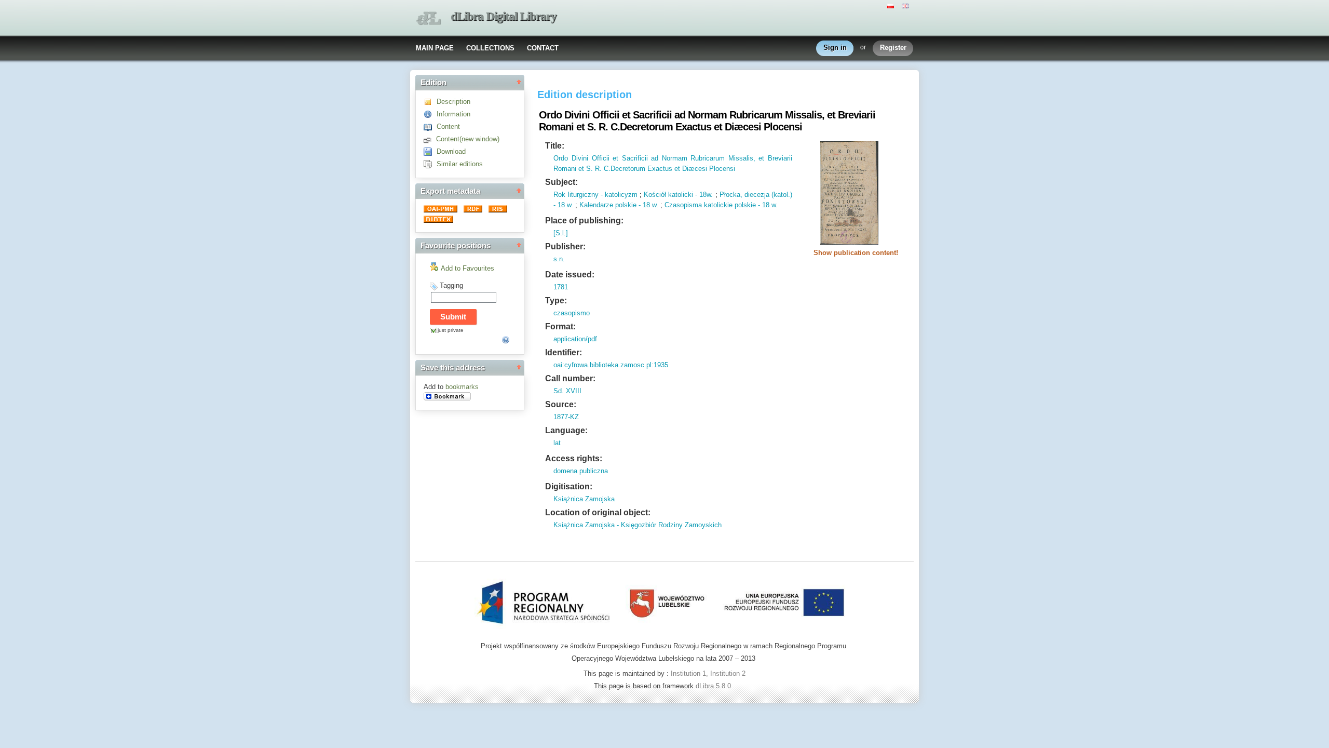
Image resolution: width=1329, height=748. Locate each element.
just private (451, 330)
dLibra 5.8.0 (714, 686)
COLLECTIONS (490, 48)
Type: (556, 300)
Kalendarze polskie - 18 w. (618, 205)
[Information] (430, 114)
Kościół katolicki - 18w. (678, 194)
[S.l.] (560, 233)
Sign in (835, 47)
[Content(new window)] (430, 139)
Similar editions (460, 164)
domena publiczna (580, 471)
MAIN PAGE (435, 48)
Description (453, 101)
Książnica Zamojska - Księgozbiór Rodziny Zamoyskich (637, 525)
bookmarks (462, 387)
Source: (560, 404)
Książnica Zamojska (584, 499)
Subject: (561, 182)
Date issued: (569, 274)
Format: (560, 326)
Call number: (570, 378)
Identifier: (563, 352)
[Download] (430, 151)
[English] (906, 5)
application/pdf (575, 339)
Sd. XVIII (567, 391)
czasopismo (571, 313)
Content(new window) (467, 139)
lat (557, 443)
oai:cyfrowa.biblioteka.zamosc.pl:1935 (610, 365)
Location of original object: (597, 512)
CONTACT (543, 48)
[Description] (430, 101)
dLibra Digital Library (504, 16)
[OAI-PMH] (441, 210)
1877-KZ (566, 417)
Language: (566, 430)
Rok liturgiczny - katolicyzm (595, 194)
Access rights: (573, 458)
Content (448, 126)
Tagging (451, 285)
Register (893, 47)
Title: (554, 145)
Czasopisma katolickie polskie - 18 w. (721, 205)
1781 (560, 287)
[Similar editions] (430, 164)
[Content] (430, 126)
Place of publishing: (584, 220)
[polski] (892, 5)
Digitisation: (568, 486)
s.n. (559, 259)
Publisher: (565, 246)
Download (451, 151)
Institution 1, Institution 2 (708, 673)
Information (453, 114)
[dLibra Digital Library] (428, 18)
